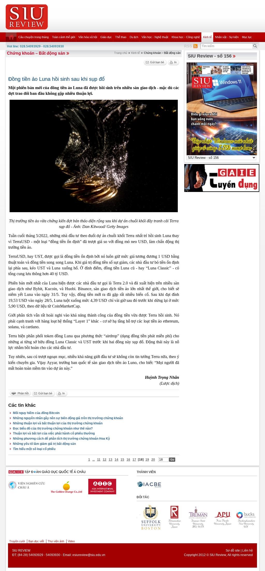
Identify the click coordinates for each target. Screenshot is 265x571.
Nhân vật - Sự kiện (227, 37)
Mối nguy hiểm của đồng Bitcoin (36, 413)
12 (104, 459)
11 (98, 459)
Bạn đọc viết (36, 541)
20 (153, 459)
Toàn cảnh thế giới (63, 37)
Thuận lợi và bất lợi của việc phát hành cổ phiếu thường (54, 433)
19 (147, 459)
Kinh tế (207, 37)
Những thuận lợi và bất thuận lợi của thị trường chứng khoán (57, 423)
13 (110, 459)
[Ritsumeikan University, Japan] (158, 517)
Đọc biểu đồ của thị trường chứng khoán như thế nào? (53, 428)
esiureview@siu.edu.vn (88, 555)
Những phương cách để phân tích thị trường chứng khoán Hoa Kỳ (61, 438)
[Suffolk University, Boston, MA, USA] (253, 517)
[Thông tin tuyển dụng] (221, 178)
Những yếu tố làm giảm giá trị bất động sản (44, 444)
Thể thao (120, 37)
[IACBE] (149, 484)
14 (116, 459)
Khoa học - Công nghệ (186, 37)
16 (128, 459)
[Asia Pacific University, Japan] (206, 517)
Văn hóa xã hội (87, 37)
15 (122, 459)
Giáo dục (106, 37)
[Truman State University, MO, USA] (182, 517)
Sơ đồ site (233, 550)
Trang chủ (120, 52)
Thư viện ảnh (56, 541)
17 (134, 459)
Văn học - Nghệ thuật (155, 37)
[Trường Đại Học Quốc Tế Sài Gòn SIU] (123, 485)
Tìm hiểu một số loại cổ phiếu (34, 449)
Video (71, 541)
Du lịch (134, 37)
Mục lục (247, 37)
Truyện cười (17, 541)
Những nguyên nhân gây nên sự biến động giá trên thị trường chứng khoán (68, 418)
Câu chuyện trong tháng (33, 37)
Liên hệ (247, 550)
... (93, 459)
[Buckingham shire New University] (229, 517)
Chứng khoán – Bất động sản (36, 53)
